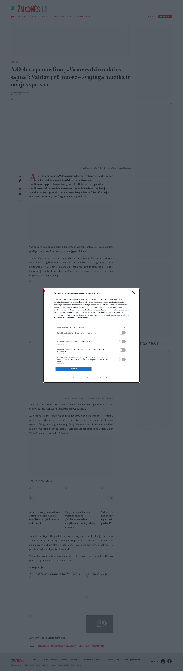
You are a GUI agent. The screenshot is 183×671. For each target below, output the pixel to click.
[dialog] (91, 335)
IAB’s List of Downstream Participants (115, 315)
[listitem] (91, 327)
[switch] (122, 333)
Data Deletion (78, 378)
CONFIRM (73, 369)
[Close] (134, 293)
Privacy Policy (105, 378)
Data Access (91, 378)
